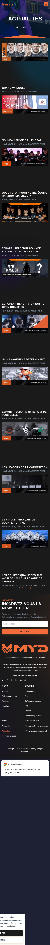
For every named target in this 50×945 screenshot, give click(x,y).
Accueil (5, 691)
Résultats (5, 706)
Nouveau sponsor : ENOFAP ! (22, 140)
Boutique (5, 701)
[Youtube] (20, 680)
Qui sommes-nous (9, 696)
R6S (27, 706)
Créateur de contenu (33, 701)
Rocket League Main (33, 716)
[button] (46, 4)
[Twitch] (29, 680)
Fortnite (28, 711)
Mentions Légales (9, 736)
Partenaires (6, 726)
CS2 (27, 696)
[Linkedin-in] (16, 680)
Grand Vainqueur (14, 88)
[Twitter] (3, 680)
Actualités (6, 731)
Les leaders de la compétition (24, 467)
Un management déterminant (23, 359)
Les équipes (30, 691)
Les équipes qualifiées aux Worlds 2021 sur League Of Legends (22, 578)
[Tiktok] (25, 680)
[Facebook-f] (7, 680)
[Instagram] (11, 680)
